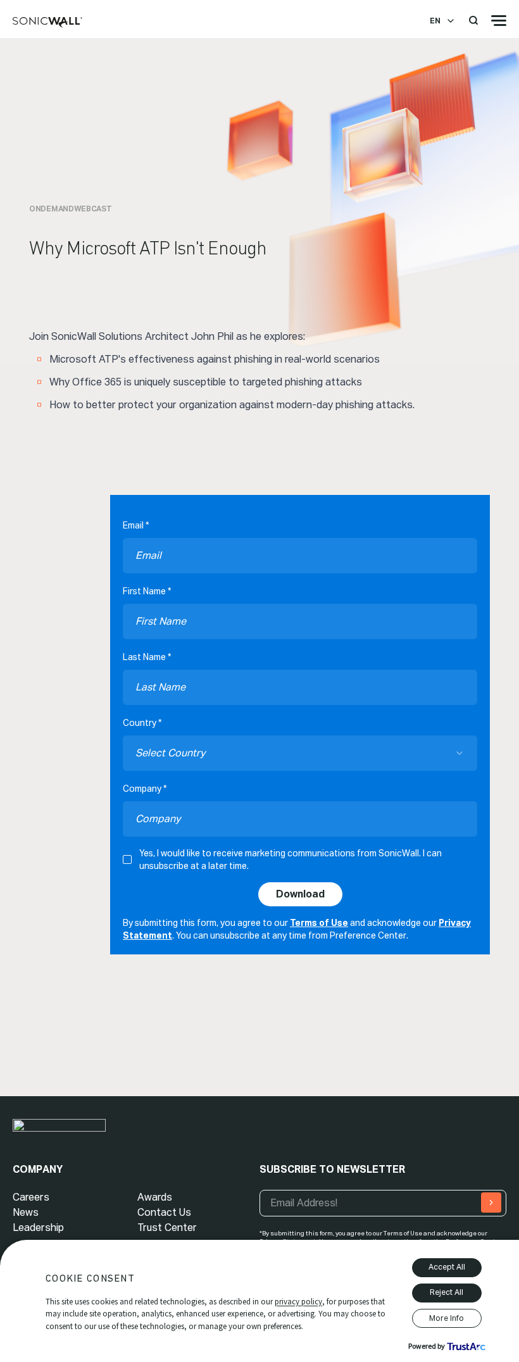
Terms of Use (319, 923)
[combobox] (300, 753)
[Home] (47, 22)
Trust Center (167, 1227)
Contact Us (164, 1212)
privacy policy (298, 1301)
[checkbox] (127, 859)
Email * (136, 525)
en (435, 20)
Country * (142, 723)
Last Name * (147, 657)
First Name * (147, 591)
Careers (31, 1197)
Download (300, 894)
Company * (144, 789)
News (26, 1212)
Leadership (38, 1227)
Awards (154, 1197)
